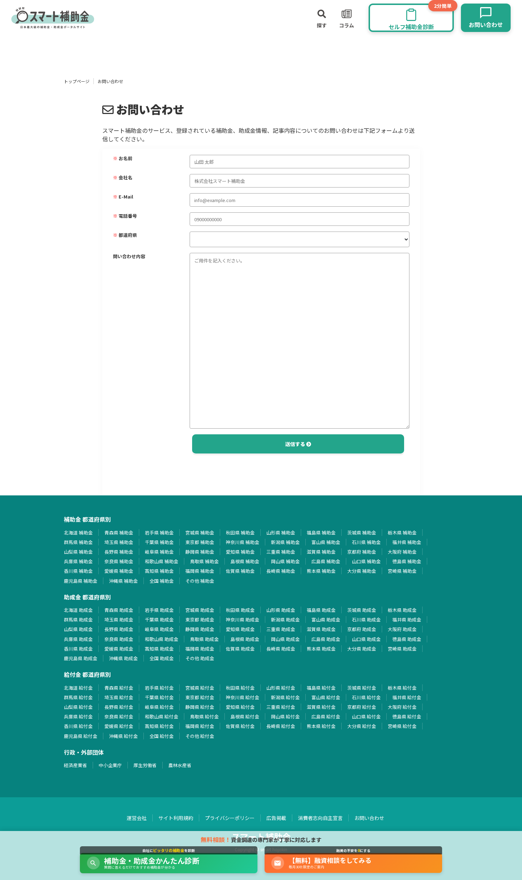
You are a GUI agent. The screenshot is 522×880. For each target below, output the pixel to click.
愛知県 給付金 (240, 707)
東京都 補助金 (199, 542)
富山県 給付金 (325, 697)
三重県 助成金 (280, 629)
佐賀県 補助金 (240, 570)
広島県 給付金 (325, 716)
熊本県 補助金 (321, 570)
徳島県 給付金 (406, 716)
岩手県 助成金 (159, 610)
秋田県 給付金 (240, 687)
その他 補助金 (199, 580)
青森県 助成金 (118, 610)
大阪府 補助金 (402, 551)
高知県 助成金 (159, 648)
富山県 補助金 (325, 542)
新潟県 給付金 (285, 697)
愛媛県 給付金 (118, 726)
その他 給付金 (199, 736)
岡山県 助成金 (285, 639)
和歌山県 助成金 (161, 639)
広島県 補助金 (325, 561)
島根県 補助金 (244, 561)
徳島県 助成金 (406, 639)
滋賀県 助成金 (321, 629)
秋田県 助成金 (240, 610)
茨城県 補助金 (361, 532)
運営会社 (137, 817)
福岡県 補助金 (199, 570)
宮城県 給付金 (199, 687)
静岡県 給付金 (199, 707)
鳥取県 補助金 (204, 561)
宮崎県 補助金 (402, 570)
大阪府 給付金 (402, 707)
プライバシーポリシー (230, 817)
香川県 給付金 (78, 726)
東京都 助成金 (199, 619)
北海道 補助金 (78, 532)
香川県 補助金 (78, 570)
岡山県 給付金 (285, 716)
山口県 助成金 (366, 639)
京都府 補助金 (361, 551)
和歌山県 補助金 (161, 561)
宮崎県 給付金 (402, 726)
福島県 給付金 (321, 687)
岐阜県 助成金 (159, 629)
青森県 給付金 (118, 687)
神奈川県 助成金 (242, 619)
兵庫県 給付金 (78, 716)
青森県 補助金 (118, 532)
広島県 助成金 (325, 639)
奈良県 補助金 (118, 561)
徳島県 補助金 (406, 561)
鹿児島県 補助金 (80, 580)
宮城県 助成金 (199, 610)
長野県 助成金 (118, 629)
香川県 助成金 (78, 648)
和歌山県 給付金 (161, 716)
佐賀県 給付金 (240, 726)
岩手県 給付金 (159, 687)
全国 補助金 (161, 580)
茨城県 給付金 (361, 687)
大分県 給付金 (361, 726)
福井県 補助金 (406, 542)
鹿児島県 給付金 (80, 736)
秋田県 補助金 (240, 532)
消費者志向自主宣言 (320, 817)
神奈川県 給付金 (242, 697)
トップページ (76, 81)
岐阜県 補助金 (159, 551)
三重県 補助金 (280, 551)
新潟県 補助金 (285, 542)
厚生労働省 (145, 765)
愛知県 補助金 (240, 551)
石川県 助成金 (366, 619)
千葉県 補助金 (159, 542)
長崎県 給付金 (280, 726)
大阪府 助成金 (402, 629)
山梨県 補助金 (78, 551)
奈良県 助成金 (118, 639)
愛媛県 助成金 (118, 648)
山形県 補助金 (280, 532)
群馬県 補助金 (78, 542)
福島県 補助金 (321, 532)
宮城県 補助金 (199, 532)
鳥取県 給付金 (204, 716)
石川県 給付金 (366, 697)
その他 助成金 (199, 658)
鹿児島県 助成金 (80, 658)
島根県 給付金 (244, 716)
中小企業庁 (110, 765)
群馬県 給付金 (78, 697)
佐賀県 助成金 (240, 648)
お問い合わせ (369, 817)
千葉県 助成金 (159, 619)
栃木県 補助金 (402, 532)
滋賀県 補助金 (321, 551)
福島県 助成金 (321, 610)
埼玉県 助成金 (118, 619)
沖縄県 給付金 (123, 736)
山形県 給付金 (280, 687)
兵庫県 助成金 (78, 639)
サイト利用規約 (175, 817)
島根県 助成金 (244, 639)
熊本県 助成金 (321, 648)
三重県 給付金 (280, 707)
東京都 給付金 (199, 697)
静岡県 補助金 (199, 551)
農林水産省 (179, 765)
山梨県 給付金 (78, 707)
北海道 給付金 (78, 687)
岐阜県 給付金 (159, 707)
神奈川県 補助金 (242, 542)
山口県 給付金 (366, 716)
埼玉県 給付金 (118, 697)
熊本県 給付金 (321, 726)
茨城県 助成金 (361, 610)
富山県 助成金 (325, 619)
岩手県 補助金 (159, 532)
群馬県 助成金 (78, 619)
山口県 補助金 (366, 561)
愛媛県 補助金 (118, 570)
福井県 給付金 (406, 697)
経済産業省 (75, 765)
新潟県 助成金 (285, 619)
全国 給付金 (161, 736)
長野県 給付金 (118, 707)
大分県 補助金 (361, 570)
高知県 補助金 (159, 570)
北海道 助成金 (78, 610)
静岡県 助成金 (199, 629)
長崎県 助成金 (280, 648)
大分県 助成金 (361, 648)
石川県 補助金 (366, 542)
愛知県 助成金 (240, 629)
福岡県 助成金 (199, 648)
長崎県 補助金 (280, 570)
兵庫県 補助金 (78, 561)
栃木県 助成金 (402, 610)
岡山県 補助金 (285, 561)
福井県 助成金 (406, 619)
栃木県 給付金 (402, 687)
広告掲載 (276, 817)
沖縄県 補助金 (123, 580)
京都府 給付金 (361, 707)
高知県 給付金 (159, 726)
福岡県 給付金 (199, 726)
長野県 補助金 (118, 551)
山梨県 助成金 (78, 629)
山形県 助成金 (280, 610)
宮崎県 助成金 (402, 648)
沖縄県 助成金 (123, 658)
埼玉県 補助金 (118, 542)
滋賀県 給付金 (321, 707)
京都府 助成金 (361, 629)
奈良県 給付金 (118, 716)
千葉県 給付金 (159, 697)
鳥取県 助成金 (204, 639)
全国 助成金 (161, 658)
